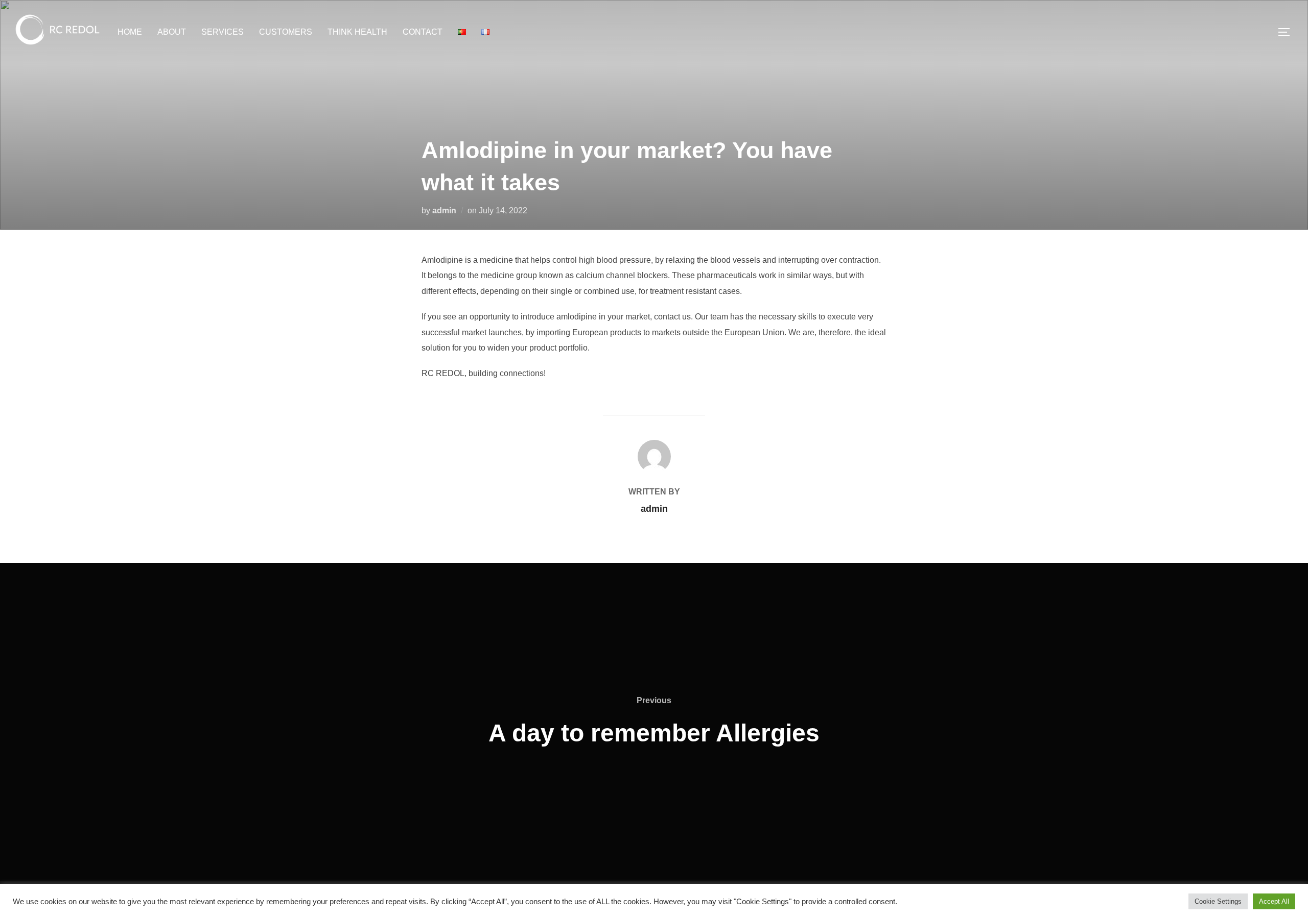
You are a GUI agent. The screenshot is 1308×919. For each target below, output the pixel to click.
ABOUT (171, 32)
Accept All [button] (1274, 901)
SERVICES (222, 32)
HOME (130, 32)
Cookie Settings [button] (1218, 901)
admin (444, 210)
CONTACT (422, 32)
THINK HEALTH (357, 32)
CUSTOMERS (285, 32)
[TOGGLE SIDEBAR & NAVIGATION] (1287, 32)
